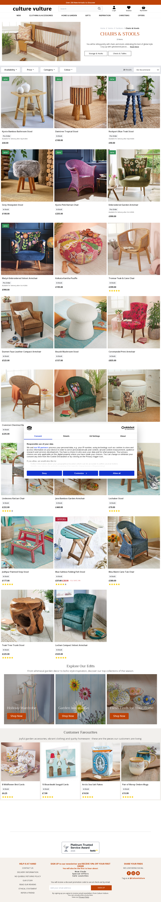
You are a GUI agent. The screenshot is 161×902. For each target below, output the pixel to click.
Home (102, 28)
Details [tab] (66, 436)
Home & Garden (69, 15)
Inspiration (105, 15)
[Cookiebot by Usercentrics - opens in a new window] (123, 428)
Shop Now (16, 716)
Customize (79, 473)
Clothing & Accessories (41, 15)
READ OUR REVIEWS (27, 884)
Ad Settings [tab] (94, 436)
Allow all (116, 473)
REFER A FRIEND (28, 893)
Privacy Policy (84, 897)
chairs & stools (132, 28)
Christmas (124, 15)
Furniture (119, 28)
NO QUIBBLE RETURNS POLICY (28, 876)
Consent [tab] (38, 436)
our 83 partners (41, 447)
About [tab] (123, 436)
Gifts (87, 15)
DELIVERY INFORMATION (27, 872)
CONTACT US (27, 868)
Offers (141, 15)
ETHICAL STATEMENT (28, 888)
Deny (44, 473)
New (19, 15)
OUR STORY (28, 880)
